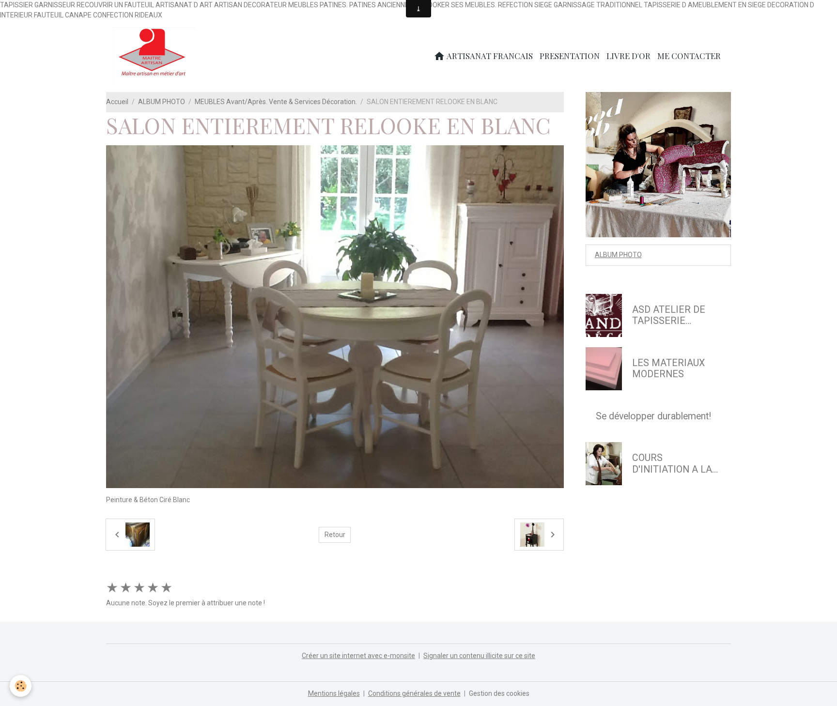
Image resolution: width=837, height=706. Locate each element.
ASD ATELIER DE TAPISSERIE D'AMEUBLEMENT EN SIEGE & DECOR (674, 315)
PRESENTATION (570, 55)
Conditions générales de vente (414, 693)
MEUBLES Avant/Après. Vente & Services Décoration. (276, 102)
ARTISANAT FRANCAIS (489, 55)
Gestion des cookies (499, 693)
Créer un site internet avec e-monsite (358, 656)
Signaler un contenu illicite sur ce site (479, 656)
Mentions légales (334, 693)
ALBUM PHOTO (161, 102)
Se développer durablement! (653, 416)
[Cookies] (20, 686)
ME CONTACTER (689, 55)
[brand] (156, 56)
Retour (335, 534)
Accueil (117, 102)
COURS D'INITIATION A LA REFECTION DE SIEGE (672, 463)
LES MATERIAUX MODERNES (668, 368)
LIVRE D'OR (628, 55)
